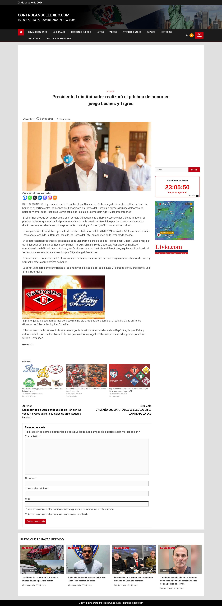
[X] (35, 198)
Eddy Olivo (29, 119)
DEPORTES (33, 38)
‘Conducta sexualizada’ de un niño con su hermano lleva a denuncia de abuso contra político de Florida (178, 580)
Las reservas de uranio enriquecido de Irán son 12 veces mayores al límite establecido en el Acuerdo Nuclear (51, 411)
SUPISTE (151, 32)
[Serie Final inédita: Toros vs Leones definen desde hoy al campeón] (86, 375)
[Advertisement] (111, 67)
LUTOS (100, 32)
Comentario (32, 436)
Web (27, 498)
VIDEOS (113, 32)
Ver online (199, 35)
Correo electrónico (37, 488)
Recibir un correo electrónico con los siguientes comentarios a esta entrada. (70, 509)
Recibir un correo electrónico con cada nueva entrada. (58, 514)
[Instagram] (50, 198)
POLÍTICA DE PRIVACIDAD (59, 38)
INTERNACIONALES (131, 32)
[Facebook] (25, 198)
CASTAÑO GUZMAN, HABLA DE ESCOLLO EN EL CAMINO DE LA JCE (123, 409)
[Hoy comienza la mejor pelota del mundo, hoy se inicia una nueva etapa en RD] (129, 375)
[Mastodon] (45, 198)
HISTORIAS (166, 32)
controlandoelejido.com (43, 15)
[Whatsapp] (30, 198)
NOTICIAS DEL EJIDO (81, 32)
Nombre (30, 478)
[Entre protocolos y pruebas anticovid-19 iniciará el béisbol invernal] (42, 375)
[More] (55, 198)
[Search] (187, 35)
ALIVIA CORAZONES (37, 32)
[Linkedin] (40, 198)
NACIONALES (59, 32)
